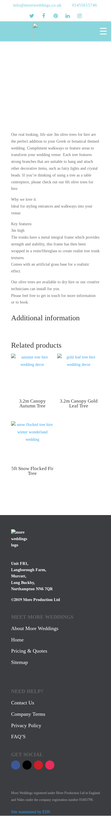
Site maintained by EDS (30, 812)
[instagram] (79, 16)
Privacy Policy (26, 725)
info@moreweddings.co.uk (37, 5)
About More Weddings (34, 628)
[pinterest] (55, 16)
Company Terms (28, 714)
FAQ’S (18, 736)
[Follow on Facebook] (15, 765)
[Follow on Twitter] (27, 765)
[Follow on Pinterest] (38, 765)
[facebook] (43, 16)
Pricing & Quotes (29, 651)
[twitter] (31, 16)
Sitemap (19, 662)
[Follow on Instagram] (49, 765)
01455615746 (84, 5)
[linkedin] (67, 16)
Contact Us (22, 703)
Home (17, 640)
